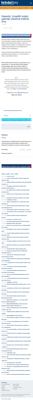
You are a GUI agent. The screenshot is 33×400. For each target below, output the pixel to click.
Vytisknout (5, 115)
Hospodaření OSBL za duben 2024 (13, 223)
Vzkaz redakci (16, 385)
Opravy (3, 387)
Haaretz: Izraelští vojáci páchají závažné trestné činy (18, 374)
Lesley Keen (9, 199)
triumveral (15, 282)
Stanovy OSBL (16, 384)
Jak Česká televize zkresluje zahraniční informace (18, 364)
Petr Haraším (10, 229)
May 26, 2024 (16, 94)
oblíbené (29, 149)
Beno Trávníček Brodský (12, 303)
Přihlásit (4, 138)
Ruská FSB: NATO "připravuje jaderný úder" (16, 249)
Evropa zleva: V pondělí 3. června (14, 219)
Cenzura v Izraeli (10, 176)
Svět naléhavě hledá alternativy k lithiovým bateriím (18, 221)
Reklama (3, 388)
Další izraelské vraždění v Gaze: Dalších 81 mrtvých (18, 209)
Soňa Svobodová (10, 315)
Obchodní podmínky (6, 390)
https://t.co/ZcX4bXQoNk (20, 89)
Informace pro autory (17, 387)
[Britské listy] (16, 36)
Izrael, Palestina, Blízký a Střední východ (12, 110)
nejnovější (22, 149)
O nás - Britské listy (5, 384)
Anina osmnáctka (19, 315)
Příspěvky (15, 388)
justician (15, 199)
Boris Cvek (9, 237)
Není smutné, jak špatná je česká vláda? (20, 198)
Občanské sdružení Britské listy (16, 394)
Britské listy (13, 3)
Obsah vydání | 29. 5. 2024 (10, 174)
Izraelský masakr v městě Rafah (14, 362)
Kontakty (3, 385)
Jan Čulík (9, 198)
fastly (14, 352)
